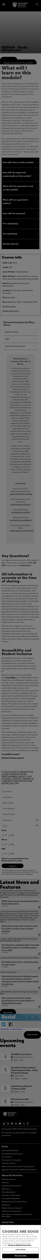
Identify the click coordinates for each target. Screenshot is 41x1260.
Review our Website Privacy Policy (19, 1245)
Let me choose (20, 1249)
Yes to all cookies (20, 1256)
